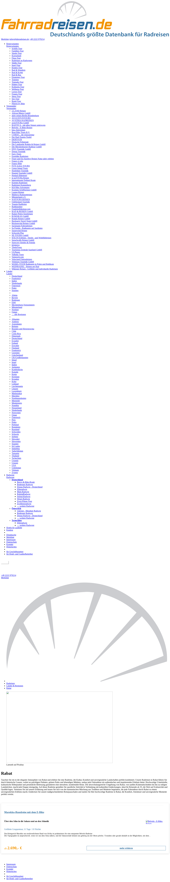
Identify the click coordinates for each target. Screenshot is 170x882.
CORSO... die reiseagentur (23, 135)
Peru (14, 420)
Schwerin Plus (18, 233)
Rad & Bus (16, 75)
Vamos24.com (18, 257)
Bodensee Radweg (25, 484)
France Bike (17, 163)
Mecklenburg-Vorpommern (23, 305)
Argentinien (17, 324)
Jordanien (16, 367)
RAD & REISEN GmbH (22, 211)
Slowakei (16, 439)
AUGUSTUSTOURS (21, 118)
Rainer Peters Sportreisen (22, 214)
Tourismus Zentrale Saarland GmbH (27, 250)
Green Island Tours (20, 168)
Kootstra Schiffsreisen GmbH (24, 190)
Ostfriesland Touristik (21, 202)
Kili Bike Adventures (20, 187)
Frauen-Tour (17, 94)
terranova (16, 245)
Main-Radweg (23, 492)
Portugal (15, 424)
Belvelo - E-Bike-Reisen (22, 127)
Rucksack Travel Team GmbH (24, 221)
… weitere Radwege (25, 506)
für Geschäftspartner (14, 551)
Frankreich (16, 278)
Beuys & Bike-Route (26, 482)
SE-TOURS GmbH (20, 235)
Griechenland (17, 355)
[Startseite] (87, 681)
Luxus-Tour (17, 92)
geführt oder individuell (12, 565)
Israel (14, 362)
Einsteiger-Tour (18, 77)
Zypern (15, 472)
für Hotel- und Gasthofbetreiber (19, 554)
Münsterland (17, 307)
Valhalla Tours (18, 254)
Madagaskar (17, 393)
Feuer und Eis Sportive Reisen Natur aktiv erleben (33, 159)
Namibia (15, 405)
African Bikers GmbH (21, 113)
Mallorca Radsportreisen (22, 195)
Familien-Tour (18, 51)
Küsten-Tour (17, 68)
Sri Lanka (16, 446)
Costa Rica (16, 333)
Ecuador (15, 341)
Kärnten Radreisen (19, 183)
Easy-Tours (16, 154)
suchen (5, 562)
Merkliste (5, 39)
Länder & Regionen (14, 686)
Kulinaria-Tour (18, 87)
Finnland (15, 348)
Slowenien (16, 441)
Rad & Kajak (17, 72)
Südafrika (16, 448)
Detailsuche (11, 535)
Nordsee (15, 310)
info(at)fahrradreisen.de (19, 39)
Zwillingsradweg (24, 504)
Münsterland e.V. (19, 197)
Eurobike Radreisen (20, 156)
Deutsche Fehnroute (20, 142)
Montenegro (17, 403)
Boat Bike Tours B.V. (21, 132)
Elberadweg (22, 489)
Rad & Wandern (18, 70)
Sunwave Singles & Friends (23, 242)
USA (14, 465)
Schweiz (15, 434)
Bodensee (16, 300)
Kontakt (9, 544)
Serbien (15, 436)
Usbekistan (16, 468)
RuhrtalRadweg (23, 494)
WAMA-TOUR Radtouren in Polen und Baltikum (33, 264)
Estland (15, 343)
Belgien (15, 326)
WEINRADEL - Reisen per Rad (25, 266)
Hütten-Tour (17, 84)
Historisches (11, 547)
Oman (14, 415)
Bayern (15, 298)
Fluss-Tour (16, 58)
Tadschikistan (17, 451)
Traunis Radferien (19, 204)
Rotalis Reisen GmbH (21, 218)
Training (15, 80)
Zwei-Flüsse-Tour (24, 501)
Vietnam (15, 470)
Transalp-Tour (18, 82)
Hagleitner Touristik (20, 171)
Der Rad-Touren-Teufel (21, 137)
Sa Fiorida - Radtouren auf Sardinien (27, 228)
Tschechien (16, 458)
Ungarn (15, 463)
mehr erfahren (126, 848)
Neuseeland (17, 408)
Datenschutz (11, 542)
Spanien (15, 290)
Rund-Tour (16, 101)
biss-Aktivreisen (18, 130)
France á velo (17, 161)
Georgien (16, 353)
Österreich (16, 286)
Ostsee (14, 312)
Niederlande (17, 283)
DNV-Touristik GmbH (21, 149)
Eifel (14, 302)
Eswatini (15, 345)
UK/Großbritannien (20, 357)
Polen (14, 288)
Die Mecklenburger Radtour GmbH (27, 147)
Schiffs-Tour (17, 48)
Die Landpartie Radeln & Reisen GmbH (29, 144)
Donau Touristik (18, 151)
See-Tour (15, 99)
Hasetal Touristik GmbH (22, 173)
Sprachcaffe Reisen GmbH (23, 240)
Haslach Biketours (19, 175)
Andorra (15, 321)
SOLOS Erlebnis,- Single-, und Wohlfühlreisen (31, 238)
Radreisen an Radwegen (22, 60)
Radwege (10, 475)
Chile (14, 331)
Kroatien (15, 379)
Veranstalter (11, 106)
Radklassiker (17, 206)
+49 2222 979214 (36, 39)
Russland (15, 429)
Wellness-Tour (18, 89)
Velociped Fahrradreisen (22, 259)
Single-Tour (17, 53)
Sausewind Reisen (19, 230)
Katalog (9, 530)
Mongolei (16, 401)
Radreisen (10, 683)
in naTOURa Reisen (20, 178)
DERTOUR (17, 139)
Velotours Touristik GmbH (23, 262)
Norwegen (16, 413)
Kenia (14, 374)
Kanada (15, 372)
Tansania (15, 453)
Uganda (15, 460)
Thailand (15, 456)
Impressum (11, 539)
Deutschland (17, 276)
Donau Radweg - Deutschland (29, 487)
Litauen (15, 389)
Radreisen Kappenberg (21, 185)
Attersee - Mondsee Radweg (29, 511)
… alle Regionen (19, 314)
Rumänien (16, 427)
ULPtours (16, 252)
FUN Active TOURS (21, 166)
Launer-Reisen (18, 192)
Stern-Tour (16, 96)
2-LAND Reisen (19, 111)
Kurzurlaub (16, 56)
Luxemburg (17, 391)
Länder (9, 271)
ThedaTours (17, 247)
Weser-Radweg (23, 499)
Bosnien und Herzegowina (23, 329)
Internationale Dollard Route (24, 180)
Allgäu (14, 295)
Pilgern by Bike (18, 103)
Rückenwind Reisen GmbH (23, 223)
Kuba (14, 381)
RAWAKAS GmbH (20, 216)
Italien (14, 281)
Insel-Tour (16, 65)
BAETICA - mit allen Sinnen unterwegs (28, 125)
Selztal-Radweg (23, 496)
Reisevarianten (12, 44)
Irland (14, 360)
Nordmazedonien (19, 398)
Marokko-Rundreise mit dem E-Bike (24, 812)
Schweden (16, 432)
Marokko (15, 396)
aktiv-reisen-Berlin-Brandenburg (25, 115)
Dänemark (16, 336)
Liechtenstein (17, 386)
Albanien (15, 319)
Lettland (15, 384)
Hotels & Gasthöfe (14, 528)
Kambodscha (17, 369)
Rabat (8, 688)
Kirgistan (15, 377)
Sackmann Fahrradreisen (22, 226)
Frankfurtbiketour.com (21, 209)
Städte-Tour (17, 63)
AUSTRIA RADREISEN (23, 120)
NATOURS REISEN (21, 199)
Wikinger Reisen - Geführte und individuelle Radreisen (35, 269)
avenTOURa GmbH (20, 123)
